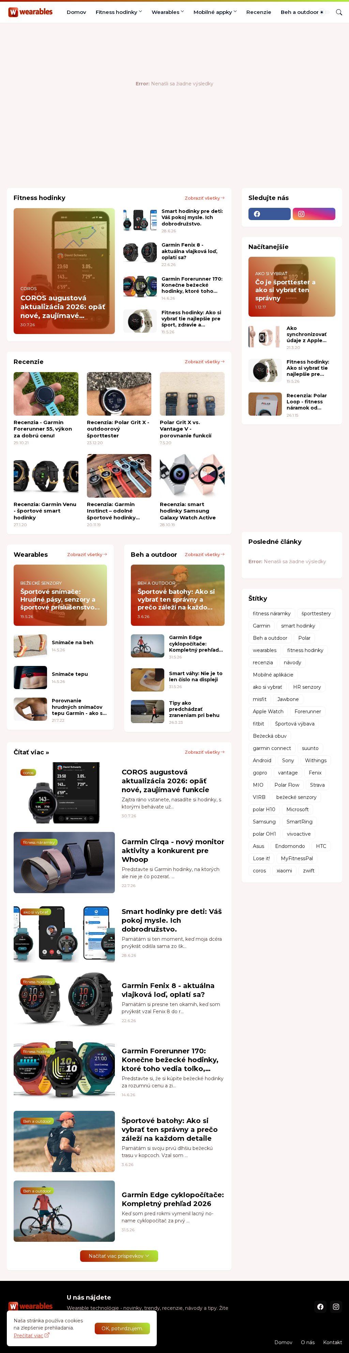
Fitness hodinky (116, 12)
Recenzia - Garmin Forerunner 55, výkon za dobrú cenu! (43, 429)
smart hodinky (298, 626)
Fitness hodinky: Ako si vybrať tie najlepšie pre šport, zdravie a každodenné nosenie (191, 319)
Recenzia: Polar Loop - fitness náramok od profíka (307, 401)
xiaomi (284, 871)
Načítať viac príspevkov (116, 1256)
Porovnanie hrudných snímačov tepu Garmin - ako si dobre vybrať (78, 707)
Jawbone (288, 699)
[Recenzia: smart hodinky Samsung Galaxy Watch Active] (192, 476)
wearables (264, 650)
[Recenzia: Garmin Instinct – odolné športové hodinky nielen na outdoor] (119, 476)
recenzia (263, 662)
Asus (258, 846)
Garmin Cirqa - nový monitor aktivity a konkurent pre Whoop (173, 851)
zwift (309, 871)
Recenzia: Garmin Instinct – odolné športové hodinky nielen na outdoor (111, 511)
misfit (260, 699)
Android (262, 760)
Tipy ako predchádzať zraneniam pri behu (194, 709)
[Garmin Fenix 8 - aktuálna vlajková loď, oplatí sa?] (140, 253)
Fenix (315, 773)
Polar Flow (286, 785)
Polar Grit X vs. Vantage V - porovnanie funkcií (185, 429)
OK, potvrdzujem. (122, 1328)
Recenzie (258, 12)
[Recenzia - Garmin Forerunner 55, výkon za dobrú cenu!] (46, 394)
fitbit (258, 724)
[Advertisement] (131, 160)
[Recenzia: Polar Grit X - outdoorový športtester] (119, 394)
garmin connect (272, 748)
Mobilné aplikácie (273, 675)
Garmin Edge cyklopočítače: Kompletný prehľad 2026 (194, 643)
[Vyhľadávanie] (336, 12)
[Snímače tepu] (30, 677)
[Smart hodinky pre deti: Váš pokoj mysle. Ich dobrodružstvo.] (140, 219)
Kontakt (332, 1342)
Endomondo (290, 846)
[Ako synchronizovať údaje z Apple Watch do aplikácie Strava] (265, 336)
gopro (260, 773)
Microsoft (297, 809)
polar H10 (264, 809)
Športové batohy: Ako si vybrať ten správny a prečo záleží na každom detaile (170, 1129)
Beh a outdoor (300, 12)
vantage (288, 773)
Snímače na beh (72, 642)
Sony (288, 760)
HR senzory (307, 687)
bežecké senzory (296, 797)
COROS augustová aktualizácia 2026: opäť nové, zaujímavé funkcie (165, 781)
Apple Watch (268, 711)
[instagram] (314, 214)
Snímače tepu (70, 674)
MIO (258, 785)
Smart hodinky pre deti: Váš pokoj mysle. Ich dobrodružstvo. (192, 217)
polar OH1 (264, 834)
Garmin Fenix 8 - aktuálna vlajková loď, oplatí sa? (189, 251)
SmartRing (300, 822)
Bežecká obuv (270, 736)
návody (292, 662)
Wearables (165, 12)
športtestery (316, 614)
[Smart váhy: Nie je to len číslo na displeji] (147, 679)
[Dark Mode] (324, 12)
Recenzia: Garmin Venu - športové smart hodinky (45, 511)
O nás (308, 1342)
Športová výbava (295, 724)
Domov (76, 12)
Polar (304, 638)
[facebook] (269, 214)
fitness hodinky (305, 650)
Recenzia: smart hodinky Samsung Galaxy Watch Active (188, 511)
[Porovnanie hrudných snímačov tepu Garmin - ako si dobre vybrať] (30, 709)
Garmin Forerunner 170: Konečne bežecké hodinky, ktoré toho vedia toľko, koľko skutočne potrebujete (192, 285)
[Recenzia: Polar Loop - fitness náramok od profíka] (265, 404)
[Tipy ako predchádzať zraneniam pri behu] (147, 711)
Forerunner (307, 711)
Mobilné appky (213, 12)
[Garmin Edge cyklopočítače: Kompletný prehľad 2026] (147, 645)
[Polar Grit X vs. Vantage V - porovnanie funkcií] (192, 394)
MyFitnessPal (297, 858)
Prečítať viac (28, 1336)
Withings (316, 760)
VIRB (259, 797)
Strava (317, 785)
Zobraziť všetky (202, 198)
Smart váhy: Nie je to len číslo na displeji (196, 676)
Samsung (264, 822)
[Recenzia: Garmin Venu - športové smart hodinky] (46, 476)
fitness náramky (272, 614)
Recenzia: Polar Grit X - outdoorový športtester (118, 429)
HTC (321, 846)
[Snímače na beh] (30, 645)
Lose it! (261, 858)
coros (259, 871)
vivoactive (299, 834)
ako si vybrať (267, 687)
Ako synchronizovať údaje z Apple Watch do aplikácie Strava (307, 334)
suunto (310, 748)
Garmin (261, 626)
